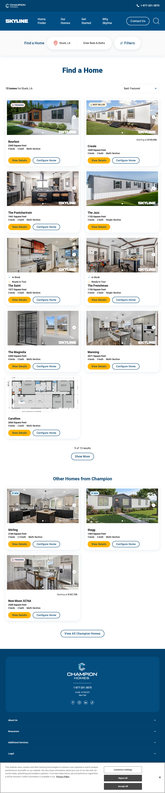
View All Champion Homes (82, 634)
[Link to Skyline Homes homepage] (17, 21)
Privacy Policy (62, 776)
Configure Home (46, 160)
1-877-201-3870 (82, 687)
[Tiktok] (92, 702)
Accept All (123, 786)
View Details (19, 160)
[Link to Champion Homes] (16, 6)
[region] (82, 777)
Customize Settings (123, 770)
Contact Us (138, 21)
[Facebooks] (73, 702)
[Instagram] (79, 702)
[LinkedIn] (86, 702)
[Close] (159, 777)
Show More (82, 456)
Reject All (122, 778)
